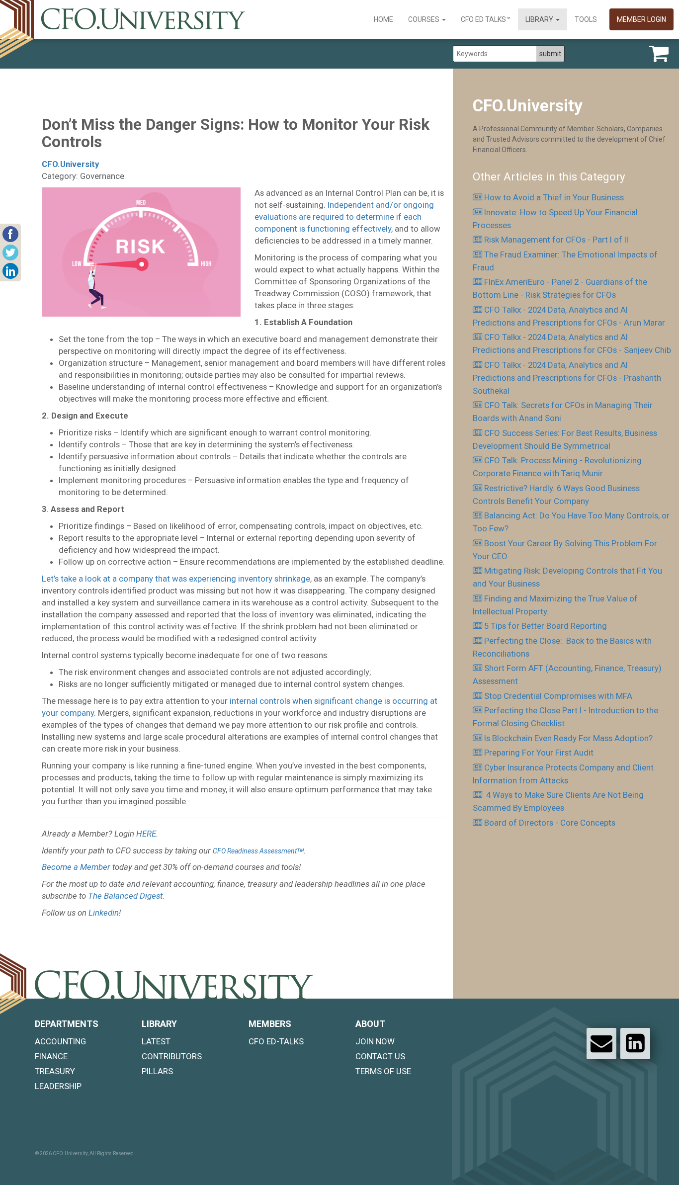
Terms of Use (383, 1071)
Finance (51, 1056)
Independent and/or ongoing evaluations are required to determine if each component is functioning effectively (344, 217)
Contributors (172, 1056)
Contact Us (380, 1056)
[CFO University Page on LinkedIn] (635, 1043)
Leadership (58, 1086)
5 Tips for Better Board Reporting (547, 626)
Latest (156, 1041)
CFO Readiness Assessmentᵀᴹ (258, 851)
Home (383, 19)
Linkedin (103, 913)
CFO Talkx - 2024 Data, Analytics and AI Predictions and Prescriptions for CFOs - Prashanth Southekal (567, 378)
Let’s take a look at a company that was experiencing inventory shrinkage (176, 579)
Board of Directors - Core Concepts (549, 823)
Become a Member (76, 867)
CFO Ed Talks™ (485, 19)
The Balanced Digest (125, 896)
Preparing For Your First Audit (539, 753)
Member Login (641, 19)
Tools (586, 19)
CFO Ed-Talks (276, 1041)
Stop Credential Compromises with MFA (558, 696)
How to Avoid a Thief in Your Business (554, 197)
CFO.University (70, 164)
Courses (424, 19)
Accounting (60, 1041)
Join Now (375, 1041)
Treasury (55, 1071)
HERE (146, 834)
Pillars (157, 1071)
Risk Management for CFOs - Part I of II (556, 240)
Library (540, 19)
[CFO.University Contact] (601, 1043)
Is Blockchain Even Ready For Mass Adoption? (568, 738)
